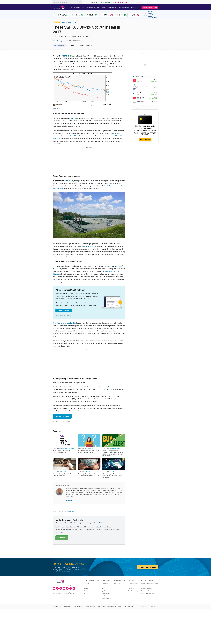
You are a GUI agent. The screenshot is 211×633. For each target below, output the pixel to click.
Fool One (104, 596)
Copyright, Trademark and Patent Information (109, 606)
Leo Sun (113, 471)
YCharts (60, 108)
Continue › (61, 537)
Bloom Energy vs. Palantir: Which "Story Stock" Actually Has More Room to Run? (112, 475)
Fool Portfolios (105, 593)
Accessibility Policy (90, 606)
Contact (86, 593)
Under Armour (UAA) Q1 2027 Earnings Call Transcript (61, 451)
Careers (86, 586)
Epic (103, 588)
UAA (54, 269)
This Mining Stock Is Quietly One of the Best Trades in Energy (88, 451)
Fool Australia (117, 583)
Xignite (65, 593)
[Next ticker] (145, 14)
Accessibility (139, 2)
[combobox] (67, 2)
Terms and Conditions (129, 606)
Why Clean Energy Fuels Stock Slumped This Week (62, 474)
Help (155, 2)
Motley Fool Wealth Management (149, 586)
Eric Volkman (65, 471)
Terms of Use (57, 606)
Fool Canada (117, 586)
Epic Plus (104, 591)
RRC (54, 108)
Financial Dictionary (133, 591)
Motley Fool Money (106, 598)
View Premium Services (148, 567)
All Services (105, 583)
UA (116, 266)
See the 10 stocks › (62, 416)
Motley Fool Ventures (146, 588)
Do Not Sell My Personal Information (147, 606)
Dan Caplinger (59, 41)
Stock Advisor (105, 586)
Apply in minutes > (145, 139)
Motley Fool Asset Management (149, 583)
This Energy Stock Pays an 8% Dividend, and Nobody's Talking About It (89, 475)
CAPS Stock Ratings (133, 583)
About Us (86, 583)
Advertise (86, 596)
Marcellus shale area (90, 246)
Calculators (131, 588)
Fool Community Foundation (148, 591)
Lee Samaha (89, 448)
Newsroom (87, 591)
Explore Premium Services (69, 22)
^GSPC (64, 56)
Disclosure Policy (78, 606)
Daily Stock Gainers (151, 15)
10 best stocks (89, 303)
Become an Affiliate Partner (148, 593)
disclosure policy (70, 511)
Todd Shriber (89, 471)
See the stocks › (63, 310)
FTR (72, 118)
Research (86, 588)
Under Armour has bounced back (63, 323)
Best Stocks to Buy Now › (150, 7)
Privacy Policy (67, 606)
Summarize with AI (85, 45)
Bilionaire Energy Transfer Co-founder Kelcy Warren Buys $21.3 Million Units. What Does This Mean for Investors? (113, 453)
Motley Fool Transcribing (67, 448)
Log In (148, 2)
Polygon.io (71, 593)
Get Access (135, 89)
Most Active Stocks (151, 12)
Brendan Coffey (115, 448)
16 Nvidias (102, 523)
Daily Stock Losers (153, 17)
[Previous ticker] (54, 14)
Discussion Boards (132, 586)
